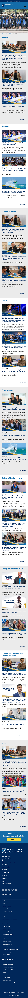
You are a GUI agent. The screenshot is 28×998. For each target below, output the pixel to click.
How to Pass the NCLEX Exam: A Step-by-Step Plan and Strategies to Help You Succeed (14, 258)
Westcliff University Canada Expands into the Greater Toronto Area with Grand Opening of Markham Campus (14, 347)
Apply (4, 903)
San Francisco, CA (6, 877)
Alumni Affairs (5, 962)
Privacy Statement (11, 993)
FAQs (4, 916)
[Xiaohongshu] (16, 889)
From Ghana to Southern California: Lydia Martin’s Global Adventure (14, 611)
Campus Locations (7, 906)
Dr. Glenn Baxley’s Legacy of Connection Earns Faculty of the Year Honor (13, 587)
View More (23, 119)
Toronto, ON (4, 878)
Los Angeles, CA (5, 872)
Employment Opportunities (8, 967)
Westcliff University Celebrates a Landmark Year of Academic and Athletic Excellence (13, 435)
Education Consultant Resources (10, 919)
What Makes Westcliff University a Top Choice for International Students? (13, 790)
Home (3, 33)
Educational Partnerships (8, 964)
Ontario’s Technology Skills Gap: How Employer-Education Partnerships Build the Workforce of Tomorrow (13, 320)
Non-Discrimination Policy (8, 969)
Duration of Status (6, 913)
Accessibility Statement (14, 995)
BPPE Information (6, 977)
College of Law (6, 946)
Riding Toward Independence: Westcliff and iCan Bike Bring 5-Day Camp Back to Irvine (13, 814)
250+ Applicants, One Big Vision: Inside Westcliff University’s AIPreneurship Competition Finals (13, 525)
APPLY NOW (9, 1)
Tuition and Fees (6, 926)
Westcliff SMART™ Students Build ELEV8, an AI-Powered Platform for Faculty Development (14, 549)
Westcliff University (17, 992)
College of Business (7, 941)
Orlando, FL (4, 875)
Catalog (4, 972)
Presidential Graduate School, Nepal (9, 885)
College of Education (7, 944)
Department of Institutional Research (10, 982)
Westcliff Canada (6, 954)
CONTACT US (17, 1)
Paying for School (6, 931)
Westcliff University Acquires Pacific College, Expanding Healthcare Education (14, 408)
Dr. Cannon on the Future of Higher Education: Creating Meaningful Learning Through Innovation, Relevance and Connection (14, 57)
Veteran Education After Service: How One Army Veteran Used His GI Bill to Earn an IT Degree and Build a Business (14, 700)
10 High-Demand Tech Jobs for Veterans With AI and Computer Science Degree (13, 723)
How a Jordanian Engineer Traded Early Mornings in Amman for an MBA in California (13, 497)
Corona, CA (4, 869)
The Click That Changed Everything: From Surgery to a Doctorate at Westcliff (14, 634)
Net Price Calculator (7, 929)
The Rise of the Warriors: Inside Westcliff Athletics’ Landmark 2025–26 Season (13, 169)
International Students (7, 911)
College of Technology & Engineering (10, 949)
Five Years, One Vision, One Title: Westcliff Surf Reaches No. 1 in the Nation (14, 458)
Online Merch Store (6, 894)
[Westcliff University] (7, 5)
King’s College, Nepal (6, 883)
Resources (8, 33)
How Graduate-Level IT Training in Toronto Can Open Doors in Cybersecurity (14, 370)
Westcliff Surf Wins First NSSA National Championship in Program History (13, 192)
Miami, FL (4, 873)
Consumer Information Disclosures (10, 975)
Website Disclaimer (20, 993)
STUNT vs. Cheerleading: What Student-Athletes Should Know (13, 107)
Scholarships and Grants (8, 934)
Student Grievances (7, 980)
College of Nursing (7, 952)
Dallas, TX (4, 870)
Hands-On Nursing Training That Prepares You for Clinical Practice (14, 281)
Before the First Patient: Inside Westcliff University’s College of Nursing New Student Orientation (13, 84)
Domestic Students (7, 908)
